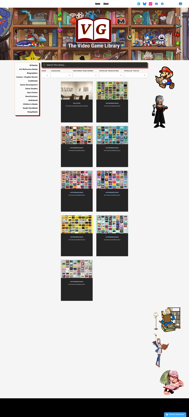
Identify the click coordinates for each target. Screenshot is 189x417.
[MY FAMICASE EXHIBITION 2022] (77, 180)
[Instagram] (150, 3)
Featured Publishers (83, 70)
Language (55, 70)
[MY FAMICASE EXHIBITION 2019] (112, 224)
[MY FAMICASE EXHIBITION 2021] (112, 180)
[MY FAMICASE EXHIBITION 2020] (77, 224)
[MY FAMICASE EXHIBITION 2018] (77, 269)
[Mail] (180, 3)
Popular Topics (131, 70)
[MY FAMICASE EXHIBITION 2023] (112, 135)
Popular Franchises (109, 70)
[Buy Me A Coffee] (138, 3)
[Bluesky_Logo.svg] (144, 3)
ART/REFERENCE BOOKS (112, 103)
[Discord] (156, 3)
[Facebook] (162, 3)
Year (43, 70)
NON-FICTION (76, 103)
